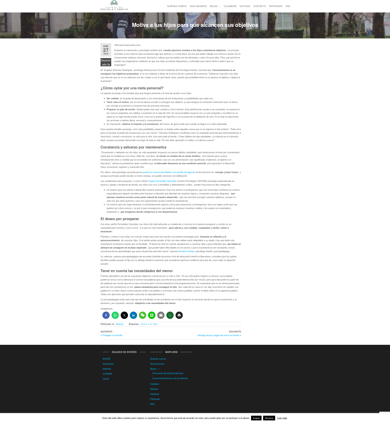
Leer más (282, 418)
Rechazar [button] (269, 418)
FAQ (288, 6)
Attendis (107, 368)
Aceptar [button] (256, 418)
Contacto (259, 6)
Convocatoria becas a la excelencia (170, 378)
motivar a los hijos (149, 323)
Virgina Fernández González (162, 180)
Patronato (276, 6)
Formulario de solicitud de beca (167, 373)
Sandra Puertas (186, 251)
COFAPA (107, 373)
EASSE (106, 358)
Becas (214, 6)
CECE (106, 378)
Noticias (245, 6)
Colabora (230, 6)
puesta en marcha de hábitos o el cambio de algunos (169, 172)
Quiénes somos (177, 6)
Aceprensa (108, 363)
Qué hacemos (198, 6)
